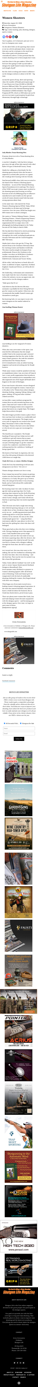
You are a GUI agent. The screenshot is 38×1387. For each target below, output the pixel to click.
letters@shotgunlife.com (26, 628)
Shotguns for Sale (28, 723)
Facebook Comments (8, 681)
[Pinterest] (10, 36)
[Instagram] (7, 36)
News (26, 11)
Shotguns (7, 11)
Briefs (32, 11)
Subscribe (19, 739)
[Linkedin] (13, 36)
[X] (16, 36)
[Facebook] (3, 36)
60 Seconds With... (12, 723)
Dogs (20, 11)
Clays (15, 11)
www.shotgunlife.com (10, 631)
